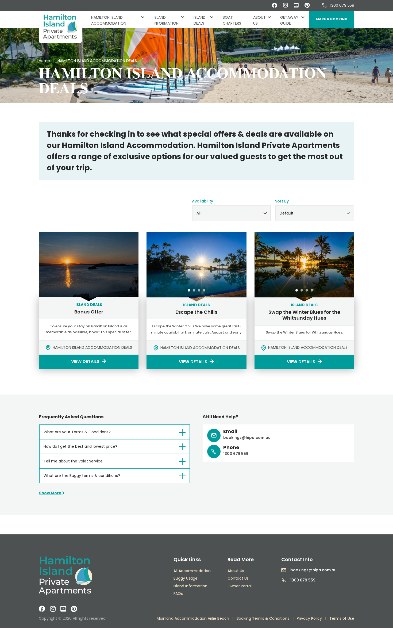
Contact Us (238, 578)
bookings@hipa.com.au (247, 437)
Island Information (166, 20)
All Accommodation (192, 570)
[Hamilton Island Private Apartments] (60, 27)
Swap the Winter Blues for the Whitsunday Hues (304, 315)
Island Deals (206, 20)
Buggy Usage (186, 578)
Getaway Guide (289, 20)
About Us (259, 20)
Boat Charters (232, 20)
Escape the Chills (196, 312)
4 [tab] (204, 290)
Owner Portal (240, 586)
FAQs (178, 593)
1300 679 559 (342, 5)
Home (44, 60)
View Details (86, 361)
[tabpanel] (196, 266)
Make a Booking (332, 19)
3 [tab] (199, 290)
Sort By (282, 201)
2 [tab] (193, 290)
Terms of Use (341, 618)
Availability (202, 201)
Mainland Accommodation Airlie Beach (193, 618)
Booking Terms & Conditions (263, 618)
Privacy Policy (309, 618)
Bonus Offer (88, 311)
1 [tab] (188, 290)
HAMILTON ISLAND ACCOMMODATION (108, 20)
